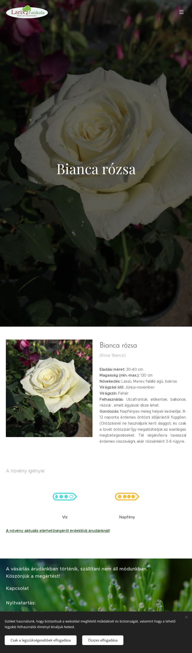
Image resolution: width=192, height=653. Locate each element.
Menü (181, 11)
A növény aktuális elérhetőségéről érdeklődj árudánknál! (58, 530)
